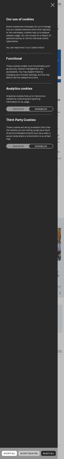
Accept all (9, 453)
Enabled (18, 108)
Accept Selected (29, 453)
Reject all (48, 453)
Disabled (41, 108)
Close (52, 3)
